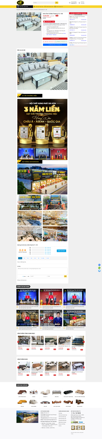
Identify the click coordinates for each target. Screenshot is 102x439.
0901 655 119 (73, 3)
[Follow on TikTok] (75, 413)
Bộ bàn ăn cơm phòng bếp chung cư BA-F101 (50, 372)
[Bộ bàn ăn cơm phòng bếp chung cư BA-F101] (51, 366)
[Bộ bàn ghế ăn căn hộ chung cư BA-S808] (78, 366)
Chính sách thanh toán (39, 6)
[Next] (84, 344)
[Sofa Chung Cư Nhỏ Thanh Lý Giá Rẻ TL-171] (24, 340)
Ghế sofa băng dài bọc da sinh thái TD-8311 (24, 372)
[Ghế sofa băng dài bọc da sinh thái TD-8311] (24, 366)
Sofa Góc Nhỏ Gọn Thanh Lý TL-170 (37, 346)
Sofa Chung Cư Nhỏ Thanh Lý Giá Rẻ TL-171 (24, 346)
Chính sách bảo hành (49, 6)
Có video (42, 258)
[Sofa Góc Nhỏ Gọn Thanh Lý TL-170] (37, 340)
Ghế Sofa (23, 9)
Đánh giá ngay (61, 250)
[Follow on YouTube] (79, 413)
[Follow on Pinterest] (78, 413)
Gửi (65, 276)
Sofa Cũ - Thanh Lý (29, 9)
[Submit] (56, 3)
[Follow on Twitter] (76, 413)
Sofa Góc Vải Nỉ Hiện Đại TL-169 (50, 346)
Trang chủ (18, 9)
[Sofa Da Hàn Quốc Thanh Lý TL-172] (64, 340)
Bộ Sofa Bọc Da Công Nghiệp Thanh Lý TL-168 (78, 347)
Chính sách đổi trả (59, 6)
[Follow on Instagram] (73, 413)
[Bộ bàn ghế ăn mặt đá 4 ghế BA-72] (64, 366)
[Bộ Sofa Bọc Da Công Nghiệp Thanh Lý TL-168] (78, 340)
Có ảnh (47, 258)
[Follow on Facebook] (71, 413)
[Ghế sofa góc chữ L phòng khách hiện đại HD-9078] (37, 366)
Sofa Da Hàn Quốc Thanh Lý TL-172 (64, 346)
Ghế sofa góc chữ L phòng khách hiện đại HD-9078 (37, 372)
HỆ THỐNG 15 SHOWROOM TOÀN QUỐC (78, 13)
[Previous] (18, 344)
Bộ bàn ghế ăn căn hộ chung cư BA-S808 (77, 372)
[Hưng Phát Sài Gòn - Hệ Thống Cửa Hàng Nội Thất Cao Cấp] (23, 2)
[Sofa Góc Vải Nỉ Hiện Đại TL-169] (51, 340)
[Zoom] (18, 29)
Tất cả (20, 258)
